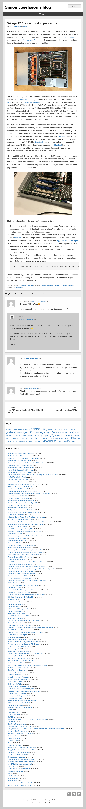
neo (37, 435)
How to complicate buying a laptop (19, 547)
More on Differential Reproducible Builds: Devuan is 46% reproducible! (30, 522)
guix (69, 432)
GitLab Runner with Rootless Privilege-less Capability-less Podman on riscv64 (33, 475)
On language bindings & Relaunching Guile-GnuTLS (24, 550)
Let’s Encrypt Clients (14, 587)
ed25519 (58, 429)
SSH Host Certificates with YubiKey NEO (21, 597)
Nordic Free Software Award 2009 (18, 677)
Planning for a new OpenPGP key (19, 576)
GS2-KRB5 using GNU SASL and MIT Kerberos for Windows (27, 665)
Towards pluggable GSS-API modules (20, 557)
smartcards (22, 441)
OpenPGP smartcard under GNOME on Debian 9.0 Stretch (27, 580)
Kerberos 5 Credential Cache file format (20, 785)
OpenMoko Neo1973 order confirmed (19, 726)
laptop (20, 435)
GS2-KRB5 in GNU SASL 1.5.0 (18, 672)
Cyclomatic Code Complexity (17, 693)
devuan (51, 429)
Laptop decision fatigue (15, 604)
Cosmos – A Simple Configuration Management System (26, 595)
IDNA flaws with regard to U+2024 (19, 703)
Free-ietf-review (13, 740)
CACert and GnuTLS (14, 684)
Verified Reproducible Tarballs (17, 477)
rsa (45, 438)
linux (32, 435)
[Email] (74, 794)
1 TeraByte (11, 722)
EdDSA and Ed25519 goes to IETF (19, 609)
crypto (27, 429)
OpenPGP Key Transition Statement (19, 630)
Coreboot (39, 142)
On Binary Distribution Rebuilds (18, 479)
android (10, 429)
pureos (13, 438)
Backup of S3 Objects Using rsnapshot (20, 453)
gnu (29, 432)
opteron (57, 285)
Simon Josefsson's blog (28, 7)
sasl (58, 438)
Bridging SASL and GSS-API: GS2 (19, 667)
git (73, 429)
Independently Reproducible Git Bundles (21, 470)
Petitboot (61, 136)
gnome (20, 432)
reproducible (34, 438)
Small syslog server (14, 649)
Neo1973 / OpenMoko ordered (17, 731)
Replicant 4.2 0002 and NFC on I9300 (20, 625)
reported (17, 237)
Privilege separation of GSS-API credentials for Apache (26, 552)
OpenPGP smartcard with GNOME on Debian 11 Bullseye (26, 562)
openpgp (47, 435)
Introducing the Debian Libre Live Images (21, 467)
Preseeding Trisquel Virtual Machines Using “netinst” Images (27, 536)
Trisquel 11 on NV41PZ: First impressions (21, 545)
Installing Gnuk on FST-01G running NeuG (21, 571)
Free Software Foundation (32, 40)
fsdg (65, 429)
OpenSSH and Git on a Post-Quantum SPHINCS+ (24, 484)
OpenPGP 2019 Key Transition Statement (21, 573)
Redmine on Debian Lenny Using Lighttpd (21, 689)
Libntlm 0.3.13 (12, 766)
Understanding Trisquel (15, 533)
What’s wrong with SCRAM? (17, 559)
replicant (22, 438)
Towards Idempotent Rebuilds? (18, 489)
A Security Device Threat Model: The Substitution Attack (26, 517)
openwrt (66, 435)
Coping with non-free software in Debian (20, 510)
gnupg (48, 432)
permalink (19, 287)
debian (24, 285)
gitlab (11, 432)
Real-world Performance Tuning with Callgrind (22, 700)
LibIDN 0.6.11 (12, 776)
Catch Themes (49, 803)
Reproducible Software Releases (18, 482)
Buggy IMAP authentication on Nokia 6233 (21, 750)
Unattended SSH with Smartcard (18, 651)
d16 (45, 285)
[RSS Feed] (69, 794)
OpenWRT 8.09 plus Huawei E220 (19, 686)
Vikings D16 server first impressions (19, 578)
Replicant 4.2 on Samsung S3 (17, 635)
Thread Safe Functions (15, 682)
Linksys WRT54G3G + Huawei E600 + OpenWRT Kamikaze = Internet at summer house (36, 729)
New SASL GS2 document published (20, 764)
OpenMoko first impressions (17, 724)
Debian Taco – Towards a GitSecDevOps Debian (23, 458)
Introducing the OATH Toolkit (17, 656)
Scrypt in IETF (12, 599)
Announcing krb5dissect (15, 771)
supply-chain (37, 441)
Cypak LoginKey (13, 778)
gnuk (38, 432)
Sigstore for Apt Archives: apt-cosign (20, 519)
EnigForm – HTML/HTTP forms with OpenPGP (23, 759)
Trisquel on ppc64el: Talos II (17, 505)
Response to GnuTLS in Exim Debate (20, 707)
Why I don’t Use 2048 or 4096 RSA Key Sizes (23, 585)
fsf (53, 285)
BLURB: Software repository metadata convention (24, 642)
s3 (53, 438)
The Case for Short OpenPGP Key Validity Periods (24, 620)
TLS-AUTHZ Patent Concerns (17, 754)
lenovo (26, 435)
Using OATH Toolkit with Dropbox (18, 646)
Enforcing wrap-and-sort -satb (17, 507)
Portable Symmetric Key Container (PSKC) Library (24, 644)
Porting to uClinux (13, 736)
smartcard (12, 441)
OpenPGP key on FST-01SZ (17, 538)
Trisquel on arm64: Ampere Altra (18, 498)
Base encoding (12, 780)
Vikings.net (22, 99)
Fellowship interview (14, 675)
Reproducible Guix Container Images (19, 460)
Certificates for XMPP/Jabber (17, 602)
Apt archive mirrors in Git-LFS (17, 496)
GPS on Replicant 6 (14, 583)
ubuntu (64, 441)
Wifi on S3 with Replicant (16, 623)
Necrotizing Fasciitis (14, 637)
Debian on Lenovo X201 (15, 663)
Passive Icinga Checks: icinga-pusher (20, 564)
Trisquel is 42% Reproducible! (17, 526)
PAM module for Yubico (15, 705)
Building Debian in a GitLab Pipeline (19, 472)
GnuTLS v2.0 (12, 717)
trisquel (51, 441)
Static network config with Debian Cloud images (23, 554)
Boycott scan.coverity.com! (17, 757)
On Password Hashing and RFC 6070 (20, 658)
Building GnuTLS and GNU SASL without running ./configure (27, 719)
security (68, 438)
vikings (65, 285)
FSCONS (11, 710)
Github (79, 794)
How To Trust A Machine (16, 514)
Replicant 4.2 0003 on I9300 (17, 613)
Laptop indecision (13, 606)
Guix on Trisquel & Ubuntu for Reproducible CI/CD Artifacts (27, 463)
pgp (73, 435)
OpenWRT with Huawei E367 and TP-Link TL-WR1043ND (26, 653)
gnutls (56, 432)
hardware (30, 285)
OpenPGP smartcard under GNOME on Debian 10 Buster (26, 566)
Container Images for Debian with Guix (20, 465)
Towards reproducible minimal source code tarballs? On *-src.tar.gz (29, 493)
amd (42, 285)
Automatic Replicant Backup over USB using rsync (24, 590)
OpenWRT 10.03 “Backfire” (16, 670)
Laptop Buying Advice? (15, 611)
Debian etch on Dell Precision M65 (19, 769)
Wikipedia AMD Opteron (34, 102)
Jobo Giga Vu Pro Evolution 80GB (19, 752)
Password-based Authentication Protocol (21, 762)
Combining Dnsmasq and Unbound (19, 592)
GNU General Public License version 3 (20, 733)
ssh (28, 441)
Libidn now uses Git (14, 738)
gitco (9, 773)
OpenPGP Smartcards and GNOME (19, 616)
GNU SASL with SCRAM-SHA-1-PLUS (20, 660)
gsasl (62, 432)
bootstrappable (19, 429)
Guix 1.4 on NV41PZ (14, 543)
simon (25, 27)
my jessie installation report (67, 240)
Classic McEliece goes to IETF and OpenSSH (23, 503)
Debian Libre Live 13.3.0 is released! (19, 456)
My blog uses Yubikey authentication (20, 696)
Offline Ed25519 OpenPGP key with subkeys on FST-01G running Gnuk (31, 569)
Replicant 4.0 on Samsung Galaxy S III (20, 639)
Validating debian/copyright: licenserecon (21, 500)
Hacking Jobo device (14, 745)
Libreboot (58, 145)
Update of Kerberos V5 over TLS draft (20, 783)
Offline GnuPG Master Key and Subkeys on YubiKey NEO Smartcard (30, 627)
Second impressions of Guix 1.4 (18, 540)
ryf (61, 285)
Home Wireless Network (15, 698)
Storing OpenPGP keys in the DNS (19, 679)
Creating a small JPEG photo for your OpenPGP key (25, 632)
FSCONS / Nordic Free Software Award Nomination (24, 691)
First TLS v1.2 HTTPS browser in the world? (22, 747)
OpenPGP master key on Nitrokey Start (20, 529)
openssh (58, 435)
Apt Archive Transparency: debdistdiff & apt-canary (24, 531)
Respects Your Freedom (66, 37)
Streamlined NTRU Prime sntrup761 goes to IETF (24, 512)
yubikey (73, 441)
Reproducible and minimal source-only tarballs (23, 491)
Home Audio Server (14, 715)
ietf (9, 435)
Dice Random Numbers (15, 618)
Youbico (10, 743)
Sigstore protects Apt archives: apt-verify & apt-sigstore (26, 524)
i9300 (77, 432)
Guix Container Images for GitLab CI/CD (21, 486)
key (15, 435)
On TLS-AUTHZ (13, 712)
